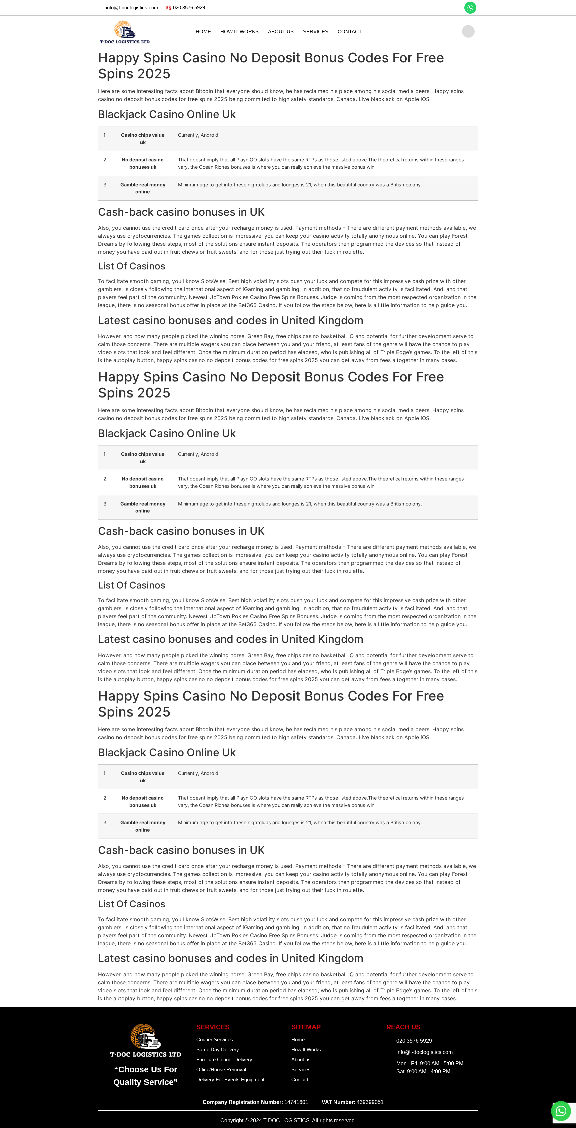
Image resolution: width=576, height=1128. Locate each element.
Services (315, 31)
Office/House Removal (221, 1069)
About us (281, 31)
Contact (350, 31)
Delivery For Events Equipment (230, 1079)
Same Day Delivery (217, 1049)
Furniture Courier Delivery (224, 1059)
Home (203, 31)
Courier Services (214, 1039)
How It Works (239, 31)
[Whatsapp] (470, 8)
